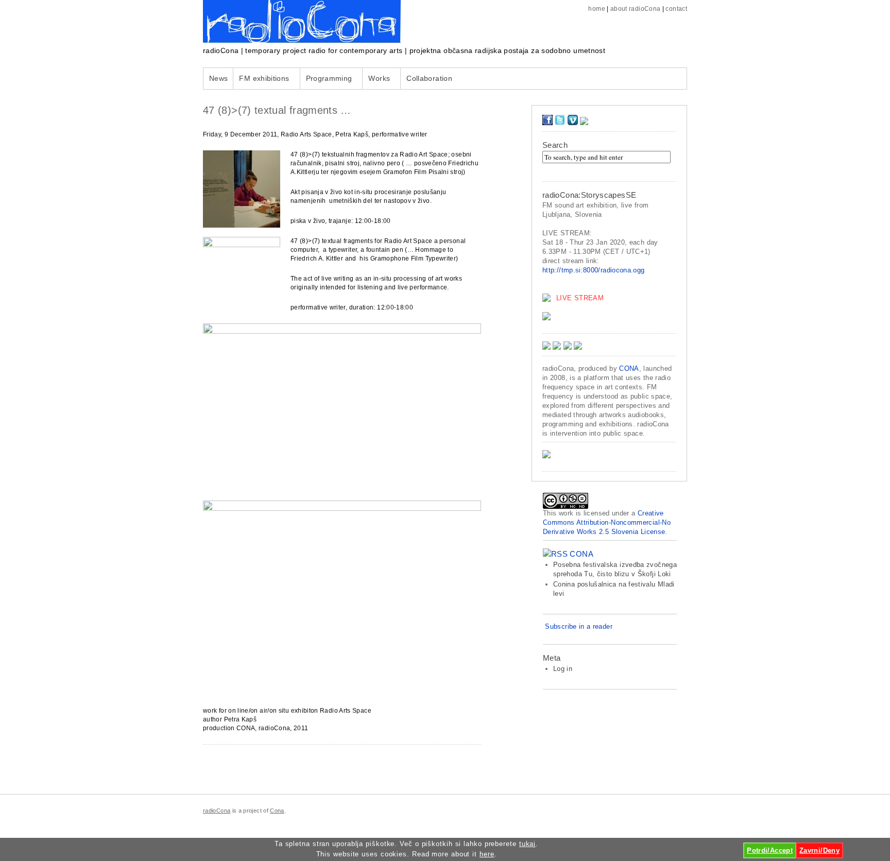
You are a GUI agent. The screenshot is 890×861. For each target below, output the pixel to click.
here (487, 854)
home (596, 8)
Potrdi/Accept (770, 850)
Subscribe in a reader (578, 626)
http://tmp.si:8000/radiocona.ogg (593, 270)
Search (555, 145)
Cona (277, 810)
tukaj (527, 844)
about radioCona (635, 8)
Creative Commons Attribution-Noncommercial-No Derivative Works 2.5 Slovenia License (607, 522)
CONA (629, 368)
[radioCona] (302, 41)
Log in (562, 669)
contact (676, 8)
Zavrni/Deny (819, 850)
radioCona (216, 810)
